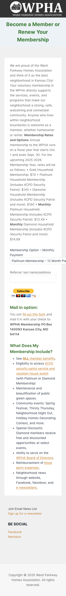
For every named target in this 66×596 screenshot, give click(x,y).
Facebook (15, 532)
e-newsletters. (27, 487)
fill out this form (34, 314)
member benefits (39, 358)
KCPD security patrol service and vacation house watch (35, 368)
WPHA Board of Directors (34, 458)
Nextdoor (14, 536)
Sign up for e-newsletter (25, 513)
